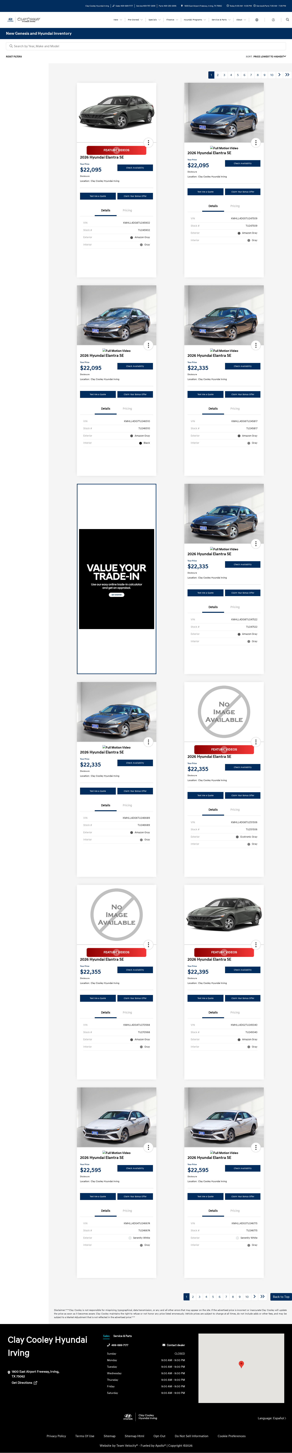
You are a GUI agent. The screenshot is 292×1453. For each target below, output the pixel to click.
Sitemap (109, 1436)
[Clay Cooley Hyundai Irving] (24, 20)
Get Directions (22, 1383)
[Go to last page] (287, 75)
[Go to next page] (279, 75)
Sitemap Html (134, 1436)
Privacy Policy (56, 1436)
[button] (148, 143)
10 (272, 75)
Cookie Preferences (232, 1436)
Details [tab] (105, 210)
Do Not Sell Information (191, 1436)
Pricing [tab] (127, 210)
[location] (182, 6)
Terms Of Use (84, 1436)
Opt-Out (159, 1436)
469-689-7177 (119, 1345)
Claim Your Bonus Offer (135, 196)
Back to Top (281, 1297)
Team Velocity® (127, 1446)
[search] (287, 19)
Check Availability (135, 167)
